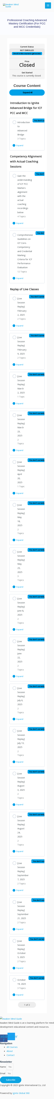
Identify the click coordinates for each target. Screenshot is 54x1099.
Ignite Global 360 (21, 1093)
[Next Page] (33, 1005)
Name (3, 1066)
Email (3, 1073)
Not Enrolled (27, 50)
